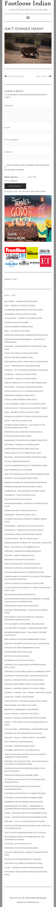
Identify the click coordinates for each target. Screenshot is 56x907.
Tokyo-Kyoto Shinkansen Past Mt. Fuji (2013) (25, 832)
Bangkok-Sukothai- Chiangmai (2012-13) (23, 568)
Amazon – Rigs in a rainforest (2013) (21, 478)
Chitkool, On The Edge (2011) (18, 843)
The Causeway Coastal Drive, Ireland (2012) (24, 624)
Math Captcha (11, 177)
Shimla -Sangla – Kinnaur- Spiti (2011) (21, 713)
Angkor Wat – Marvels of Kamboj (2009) (23, 318)
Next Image (41, 76)
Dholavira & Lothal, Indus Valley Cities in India (26, 361)
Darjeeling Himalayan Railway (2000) (21, 775)
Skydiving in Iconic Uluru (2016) (19, 660)
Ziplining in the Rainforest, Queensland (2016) (26, 676)
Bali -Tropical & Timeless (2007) (18, 742)
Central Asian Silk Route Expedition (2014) (24, 572)
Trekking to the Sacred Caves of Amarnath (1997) (27, 671)
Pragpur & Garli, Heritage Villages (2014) (23, 432)
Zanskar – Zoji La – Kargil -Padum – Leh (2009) (25, 737)
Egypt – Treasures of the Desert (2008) (22, 366)
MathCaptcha (14, 181)
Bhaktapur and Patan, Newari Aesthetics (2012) (26, 335)
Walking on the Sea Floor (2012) (19, 559)
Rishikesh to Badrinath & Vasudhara (21, 709)
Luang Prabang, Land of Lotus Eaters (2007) (24, 404)
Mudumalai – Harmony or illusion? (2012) (23, 526)
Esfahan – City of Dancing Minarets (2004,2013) (26, 370)
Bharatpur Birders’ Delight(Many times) (23, 486)
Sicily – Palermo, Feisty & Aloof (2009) (21, 412)
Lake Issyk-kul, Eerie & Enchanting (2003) (23, 863)
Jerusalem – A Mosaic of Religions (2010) (23, 387)
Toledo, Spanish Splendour (17, 461)
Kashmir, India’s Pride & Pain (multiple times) (24, 684)
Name (7, 128)
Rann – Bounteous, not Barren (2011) (22, 547)
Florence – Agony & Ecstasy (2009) (20, 374)
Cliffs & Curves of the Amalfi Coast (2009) (24, 583)
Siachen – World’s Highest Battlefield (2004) (25, 718)
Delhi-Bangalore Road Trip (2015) (20, 594)
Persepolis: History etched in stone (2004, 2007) (26, 416)
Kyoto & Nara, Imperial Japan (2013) (20, 399)
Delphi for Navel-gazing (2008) (18, 357)
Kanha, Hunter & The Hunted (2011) (20, 510)
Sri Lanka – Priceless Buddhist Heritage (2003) (25, 457)
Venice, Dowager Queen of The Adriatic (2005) (25, 465)
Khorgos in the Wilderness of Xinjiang (22, 859)
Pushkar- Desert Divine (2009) (17, 436)
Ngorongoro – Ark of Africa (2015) (21, 538)
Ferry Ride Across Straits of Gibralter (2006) (25, 793)
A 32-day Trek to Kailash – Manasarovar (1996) (25, 628)
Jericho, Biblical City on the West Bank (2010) (25, 383)
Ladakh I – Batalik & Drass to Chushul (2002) (24, 688)
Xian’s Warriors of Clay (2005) (18, 470)
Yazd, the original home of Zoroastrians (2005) (26, 474)
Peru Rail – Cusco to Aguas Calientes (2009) (24, 821)
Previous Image (16, 76)
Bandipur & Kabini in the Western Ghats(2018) (25, 482)
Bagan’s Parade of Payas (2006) (18, 326)
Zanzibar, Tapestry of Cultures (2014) (21, 750)
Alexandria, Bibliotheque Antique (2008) (23, 310)
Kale (19, 902)
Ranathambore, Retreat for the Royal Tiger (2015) (28, 543)
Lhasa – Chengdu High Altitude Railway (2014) (25, 813)
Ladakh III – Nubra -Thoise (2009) (19, 697)
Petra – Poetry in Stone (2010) (18, 420)
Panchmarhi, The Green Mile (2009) (20, 705)
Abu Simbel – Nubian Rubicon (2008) (20, 301)
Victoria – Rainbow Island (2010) (19, 746)
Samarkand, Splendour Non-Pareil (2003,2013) (25, 440)
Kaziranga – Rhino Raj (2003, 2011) (20, 514)
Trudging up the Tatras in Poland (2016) (23, 733)
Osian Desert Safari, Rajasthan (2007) (21, 606)
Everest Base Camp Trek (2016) (18, 652)
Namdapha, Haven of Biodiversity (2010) (23, 534)
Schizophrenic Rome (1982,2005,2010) (21, 449)
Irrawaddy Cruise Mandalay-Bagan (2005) (23, 802)
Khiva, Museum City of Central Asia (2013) (23, 391)
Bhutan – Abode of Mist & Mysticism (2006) (24, 680)
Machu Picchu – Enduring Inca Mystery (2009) (25, 408)
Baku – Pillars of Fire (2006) (17, 331)
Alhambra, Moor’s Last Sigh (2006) (20, 314)
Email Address (11, 140)
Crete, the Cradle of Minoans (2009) (21, 353)
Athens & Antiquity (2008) (16, 322)
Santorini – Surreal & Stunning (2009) (21, 444)
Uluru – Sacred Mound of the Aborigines (23, 867)
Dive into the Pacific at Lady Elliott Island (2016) (26, 643)
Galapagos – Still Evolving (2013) (20, 495)
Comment (8, 106)
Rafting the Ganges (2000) (16, 656)
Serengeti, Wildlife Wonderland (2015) (22, 551)
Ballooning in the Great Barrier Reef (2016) (24, 639)
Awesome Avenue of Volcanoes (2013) (22, 564)
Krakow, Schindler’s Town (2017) (19, 395)
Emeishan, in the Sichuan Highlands (21, 848)
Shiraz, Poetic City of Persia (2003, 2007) (22, 453)
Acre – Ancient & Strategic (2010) (19, 305)
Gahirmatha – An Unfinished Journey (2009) (24, 491)
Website (8, 152)
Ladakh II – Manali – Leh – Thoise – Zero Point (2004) (28, 692)
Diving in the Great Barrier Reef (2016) (22, 647)
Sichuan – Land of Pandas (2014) (19, 555)
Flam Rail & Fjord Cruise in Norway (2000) (23, 797)
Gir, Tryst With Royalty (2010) (18, 499)
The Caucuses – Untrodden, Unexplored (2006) (26, 729)
